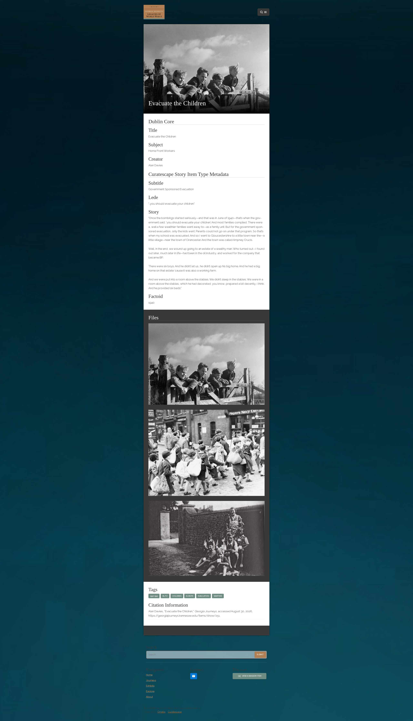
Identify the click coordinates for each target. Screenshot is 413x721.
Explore (150, 691)
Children (176, 596)
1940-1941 (154, 596)
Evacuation (203, 596)
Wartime (218, 596)
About (149, 696)
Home (149, 674)
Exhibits (150, 685)
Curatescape (175, 711)
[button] (263, 12)
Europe (189, 596)
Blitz (165, 596)
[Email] (193, 676)
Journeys (151, 680)
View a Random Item (251, 676)
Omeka (161, 711)
